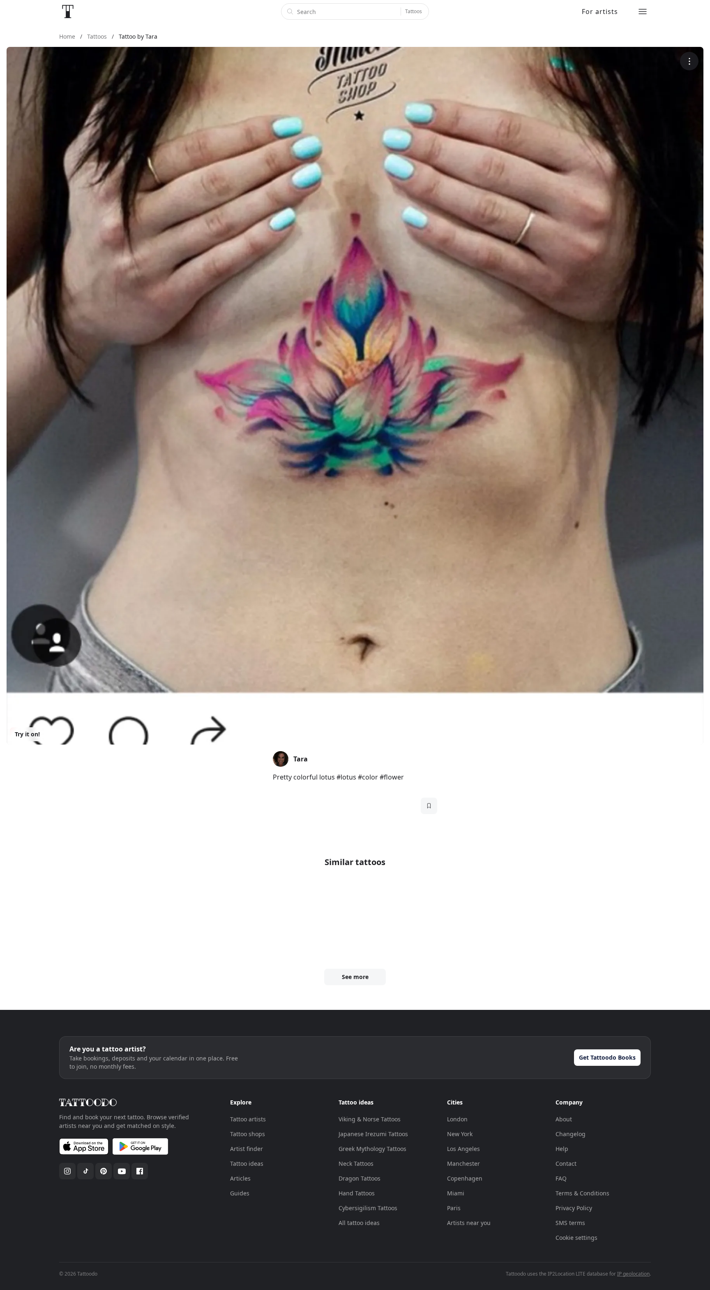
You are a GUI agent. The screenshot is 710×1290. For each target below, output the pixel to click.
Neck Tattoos (356, 1163)
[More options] (689, 61)
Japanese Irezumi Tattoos (373, 1134)
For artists (600, 11)
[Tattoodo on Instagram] (67, 1171)
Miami (455, 1193)
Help (562, 1149)
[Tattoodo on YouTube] (121, 1171)
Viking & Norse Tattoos (370, 1119)
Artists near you (469, 1223)
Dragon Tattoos (359, 1178)
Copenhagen (464, 1178)
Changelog (571, 1134)
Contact (566, 1163)
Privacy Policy (574, 1208)
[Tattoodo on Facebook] (139, 1171)
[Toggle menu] (642, 11)
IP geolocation (633, 1273)
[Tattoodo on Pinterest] (103, 1171)
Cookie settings (576, 1237)
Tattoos (413, 11)
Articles (240, 1178)
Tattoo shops (247, 1134)
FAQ (561, 1178)
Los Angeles (463, 1149)
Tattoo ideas (246, 1163)
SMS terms (570, 1223)
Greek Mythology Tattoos (372, 1149)
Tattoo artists (248, 1119)
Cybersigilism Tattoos (368, 1208)
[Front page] (68, 11)
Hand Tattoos (357, 1193)
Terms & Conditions (582, 1193)
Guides (239, 1193)
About (564, 1119)
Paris (454, 1208)
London (457, 1119)
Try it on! (27, 734)
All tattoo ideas (359, 1223)
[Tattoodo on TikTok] (85, 1171)
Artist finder (246, 1149)
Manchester (463, 1163)
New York (460, 1134)
